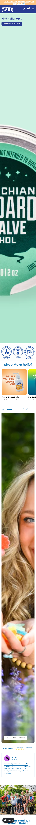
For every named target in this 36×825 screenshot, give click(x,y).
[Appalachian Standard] (8, 9)
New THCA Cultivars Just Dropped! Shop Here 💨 (19, 3)
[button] (24, 9)
